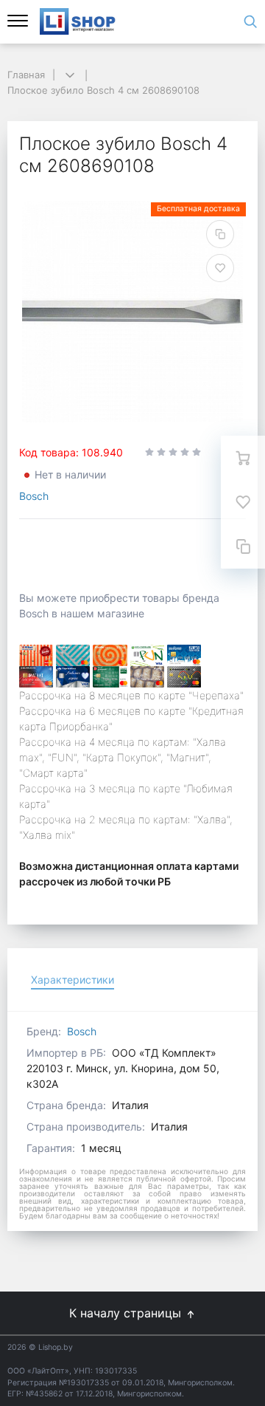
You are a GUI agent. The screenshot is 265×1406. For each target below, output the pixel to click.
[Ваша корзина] (243, 458)
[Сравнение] (243, 546)
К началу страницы (127, 1313)
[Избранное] (243, 502)
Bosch (34, 496)
